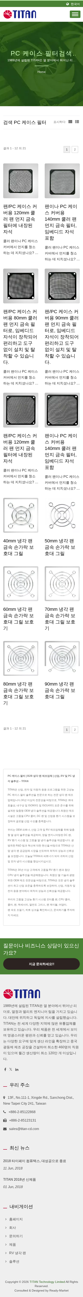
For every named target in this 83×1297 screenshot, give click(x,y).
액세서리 (23, 904)
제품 (12, 1244)
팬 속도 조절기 (16, 910)
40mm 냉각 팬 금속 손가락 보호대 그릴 (18, 547)
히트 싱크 (31, 910)
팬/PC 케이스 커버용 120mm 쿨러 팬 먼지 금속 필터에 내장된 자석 (20, 219)
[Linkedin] (16, 1069)
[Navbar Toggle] (75, 14)
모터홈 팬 (52, 899)
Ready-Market (59, 1290)
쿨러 (10, 904)
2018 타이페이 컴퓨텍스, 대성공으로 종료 (34, 1161)
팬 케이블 (52, 904)
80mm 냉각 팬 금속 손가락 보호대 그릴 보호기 (18, 693)
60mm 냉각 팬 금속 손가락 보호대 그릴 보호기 (18, 619)
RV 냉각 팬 (17, 1253)
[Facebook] (5, 1069)
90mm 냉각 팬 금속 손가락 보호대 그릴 (60, 690)
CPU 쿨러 (64, 899)
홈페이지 (16, 1219)
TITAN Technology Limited (47, 1281)
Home (41, 71)
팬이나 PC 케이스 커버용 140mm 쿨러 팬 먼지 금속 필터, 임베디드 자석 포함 (61, 222)
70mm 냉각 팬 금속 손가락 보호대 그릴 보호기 (60, 619)
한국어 (75, 4)
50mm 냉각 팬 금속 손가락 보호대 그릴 (60, 547)
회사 (12, 1227)
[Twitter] (10, 1069)
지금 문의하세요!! (41, 964)
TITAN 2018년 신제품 (19, 1179)
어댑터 (62, 904)
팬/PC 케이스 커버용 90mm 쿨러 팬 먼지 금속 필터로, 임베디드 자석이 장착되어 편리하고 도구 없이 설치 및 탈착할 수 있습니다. (62, 337)
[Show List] (77, 122)
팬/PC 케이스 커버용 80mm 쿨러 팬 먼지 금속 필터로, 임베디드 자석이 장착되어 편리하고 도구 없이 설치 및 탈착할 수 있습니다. (20, 337)
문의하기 (59, 910)
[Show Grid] (70, 122)
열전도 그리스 (37, 904)
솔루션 (14, 1261)
